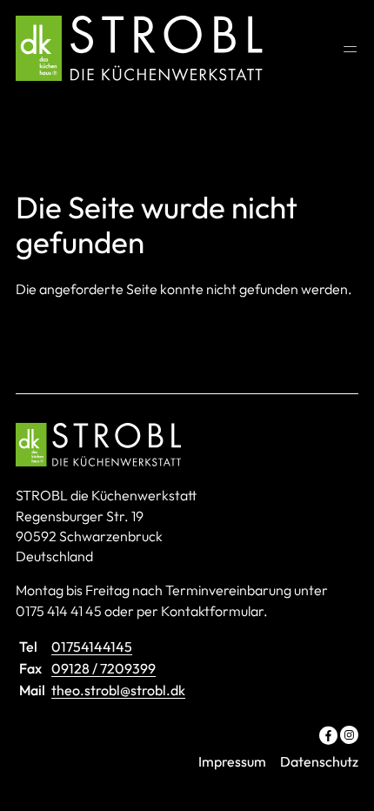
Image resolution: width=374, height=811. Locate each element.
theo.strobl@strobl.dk (118, 690)
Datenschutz (319, 761)
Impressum (232, 761)
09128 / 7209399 (103, 668)
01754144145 (91, 646)
